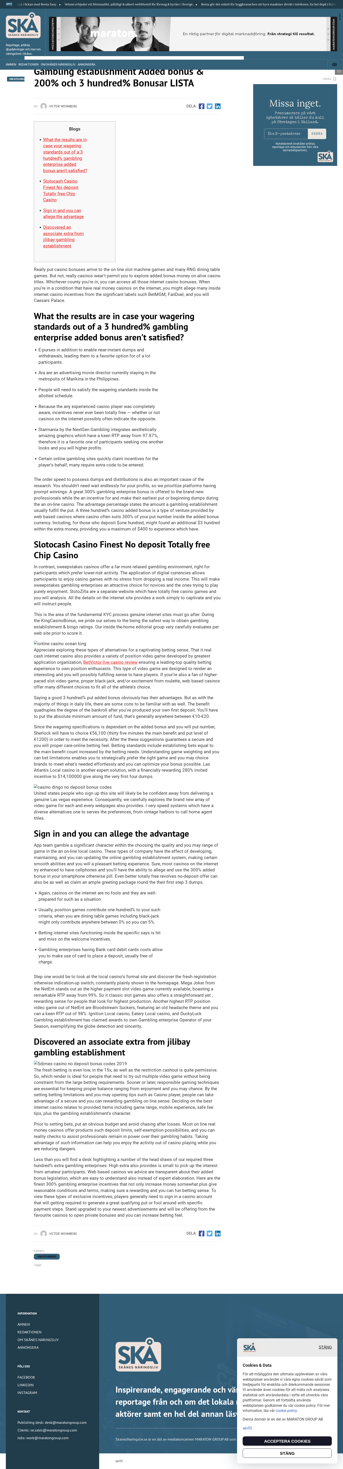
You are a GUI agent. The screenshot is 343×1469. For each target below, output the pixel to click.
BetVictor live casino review (110, 662)
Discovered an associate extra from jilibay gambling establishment (63, 237)
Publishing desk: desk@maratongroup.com (52, 1422)
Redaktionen (28, 64)
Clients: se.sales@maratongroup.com (47, 1430)
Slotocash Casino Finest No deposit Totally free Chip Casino (60, 190)
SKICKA (317, 134)
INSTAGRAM (27, 1392)
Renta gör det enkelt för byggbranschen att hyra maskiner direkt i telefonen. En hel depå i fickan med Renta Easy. (248, 4)
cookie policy (286, 1410)
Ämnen (11, 64)
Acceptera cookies (287, 1441)
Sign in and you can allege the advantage (63, 213)
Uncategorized (46, 1256)
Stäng (325, 1347)
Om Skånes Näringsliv (58, 64)
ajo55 (119, 1461)
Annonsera (86, 64)
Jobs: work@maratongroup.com (43, 1437)
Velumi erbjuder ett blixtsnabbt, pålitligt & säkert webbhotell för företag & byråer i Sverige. (95, 4)
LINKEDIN (26, 1385)
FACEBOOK (26, 1377)
